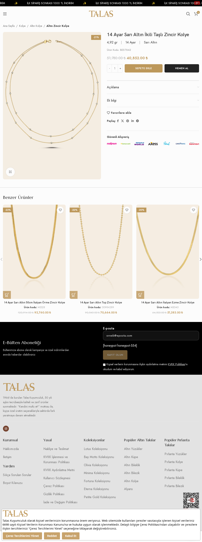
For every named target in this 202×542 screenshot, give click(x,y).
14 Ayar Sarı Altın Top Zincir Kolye (101, 302)
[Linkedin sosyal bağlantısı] (132, 121)
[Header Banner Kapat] (197, 3)
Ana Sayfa (9, 26)
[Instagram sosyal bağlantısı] (6, 429)
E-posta (108, 328)
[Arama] (188, 14)
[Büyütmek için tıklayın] (10, 171)
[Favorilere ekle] (60, 210)
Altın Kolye (36, 26)
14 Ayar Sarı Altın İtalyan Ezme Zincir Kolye (167, 302)
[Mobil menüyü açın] (5, 14)
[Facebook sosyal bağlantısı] (118, 121)
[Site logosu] (101, 13)
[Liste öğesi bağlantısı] (20, 449)
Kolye (22, 26)
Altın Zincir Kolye (58, 26)
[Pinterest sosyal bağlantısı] (127, 121)
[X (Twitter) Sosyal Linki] (122, 121)
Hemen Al (181, 68)
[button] (7, 295)
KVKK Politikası (176, 364)
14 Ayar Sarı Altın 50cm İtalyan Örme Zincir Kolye (34, 302)
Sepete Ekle (143, 68)
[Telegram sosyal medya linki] (137, 121)
